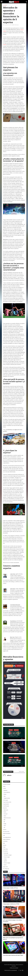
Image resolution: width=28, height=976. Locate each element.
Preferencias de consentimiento (10, 970)
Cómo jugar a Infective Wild (11, 904)
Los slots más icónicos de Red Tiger (13, 955)
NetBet (4, 44)
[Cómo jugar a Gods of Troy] (14, 880)
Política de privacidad (14, 967)
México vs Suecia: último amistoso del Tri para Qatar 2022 (14, 733)
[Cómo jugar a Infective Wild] (14, 896)
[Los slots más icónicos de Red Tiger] (14, 947)
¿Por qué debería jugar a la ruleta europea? (12, 920)
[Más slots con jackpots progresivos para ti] (14, 929)
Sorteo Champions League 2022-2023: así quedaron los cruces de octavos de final (14, 747)
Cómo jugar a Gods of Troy (10, 888)
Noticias (5, 5)
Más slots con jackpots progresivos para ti (13, 938)
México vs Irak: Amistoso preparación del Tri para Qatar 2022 (14, 761)
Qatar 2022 (16, 757)
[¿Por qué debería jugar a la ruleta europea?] (14, 912)
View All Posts (21, 771)
